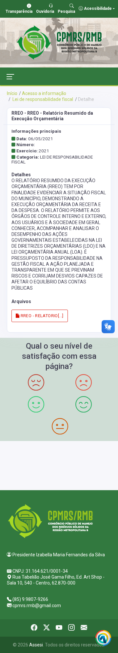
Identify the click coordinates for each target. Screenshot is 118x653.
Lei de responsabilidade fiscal (42, 99)
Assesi (36, 644)
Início (12, 93)
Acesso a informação (44, 93)
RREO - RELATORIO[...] (41, 315)
